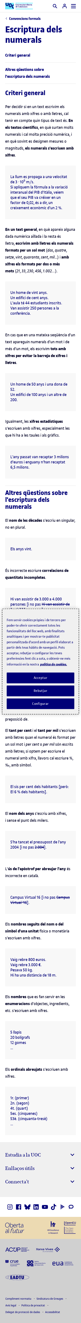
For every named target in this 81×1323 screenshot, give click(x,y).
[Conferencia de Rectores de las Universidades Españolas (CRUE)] (12, 1263)
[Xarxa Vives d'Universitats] (48, 1249)
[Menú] (73, 6)
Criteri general (17, 55)
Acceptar (41, 678)
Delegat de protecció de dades (23, 1312)
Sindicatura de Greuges (50, 1299)
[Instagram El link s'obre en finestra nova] (10, 1207)
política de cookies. (53, 664)
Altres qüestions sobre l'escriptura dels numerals (27, 73)
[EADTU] (17, 1277)
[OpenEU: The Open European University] (70, 1227)
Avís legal (11, 1305)
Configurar (40, 703)
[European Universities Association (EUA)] (62, 1263)
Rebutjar (41, 690)
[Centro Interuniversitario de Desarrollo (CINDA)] (36, 1263)
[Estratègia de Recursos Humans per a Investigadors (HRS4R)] (53, 1227)
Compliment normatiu (18, 1299)
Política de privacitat (33, 1305)
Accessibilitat (52, 1312)
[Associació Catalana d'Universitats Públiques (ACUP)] (17, 1249)
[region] (40, 661)
